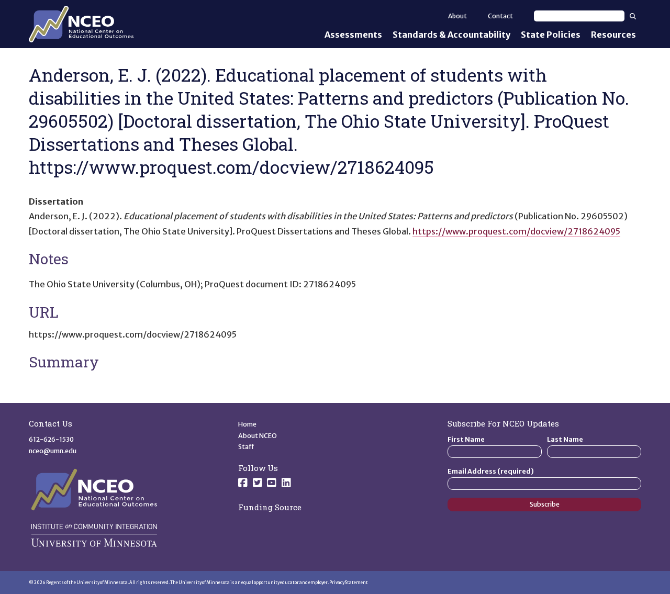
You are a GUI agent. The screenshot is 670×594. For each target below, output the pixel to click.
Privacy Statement (348, 582)
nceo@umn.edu (52, 451)
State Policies (550, 34)
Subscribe (545, 504)
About (457, 16)
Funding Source (270, 507)
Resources (613, 34)
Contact (500, 16)
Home (247, 424)
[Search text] (579, 15)
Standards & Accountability (451, 34)
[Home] (81, 24)
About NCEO (257, 436)
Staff (246, 447)
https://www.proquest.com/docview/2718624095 (516, 231)
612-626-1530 (51, 439)
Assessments (353, 34)
